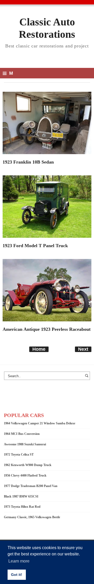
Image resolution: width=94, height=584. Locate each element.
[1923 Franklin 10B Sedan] (47, 122)
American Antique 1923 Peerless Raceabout (47, 329)
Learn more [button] (19, 561)
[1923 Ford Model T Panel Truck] (47, 206)
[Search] (87, 378)
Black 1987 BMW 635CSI (21, 496)
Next (83, 349)
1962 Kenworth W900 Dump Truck (27, 465)
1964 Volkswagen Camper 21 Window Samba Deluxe (39, 423)
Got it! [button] (16, 574)
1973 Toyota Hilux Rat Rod (22, 507)
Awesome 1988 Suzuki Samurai (25, 444)
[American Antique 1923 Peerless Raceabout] (47, 290)
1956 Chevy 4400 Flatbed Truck (25, 475)
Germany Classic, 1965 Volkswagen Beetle (32, 517)
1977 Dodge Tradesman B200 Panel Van (30, 486)
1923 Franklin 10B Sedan (28, 162)
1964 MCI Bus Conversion (22, 434)
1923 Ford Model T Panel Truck (35, 245)
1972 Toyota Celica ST (19, 454)
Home (38, 349)
